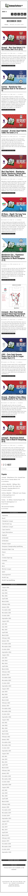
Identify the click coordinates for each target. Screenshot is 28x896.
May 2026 (4, 596)
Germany (4, 560)
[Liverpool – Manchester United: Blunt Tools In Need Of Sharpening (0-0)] (14, 428)
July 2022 (4, 723)
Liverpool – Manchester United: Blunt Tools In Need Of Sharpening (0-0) (14, 439)
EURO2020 (5, 538)
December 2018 (6, 844)
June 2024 (4, 661)
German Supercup (7, 558)
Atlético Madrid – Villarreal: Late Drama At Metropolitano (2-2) (14, 494)
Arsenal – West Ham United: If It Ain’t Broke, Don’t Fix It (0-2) (13, 48)
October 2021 (6, 748)
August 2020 (5, 787)
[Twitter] (15, 14)
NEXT (9, 465)
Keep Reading (8, 65)
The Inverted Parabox (8, 507)
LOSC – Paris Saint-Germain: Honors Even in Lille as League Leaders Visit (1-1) (13, 356)
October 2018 (6, 849)
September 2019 (6, 818)
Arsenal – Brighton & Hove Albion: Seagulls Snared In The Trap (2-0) (14, 398)
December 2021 (6, 742)
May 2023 (4, 694)
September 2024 (6, 652)
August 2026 (5, 587)
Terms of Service (14, 885)
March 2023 (5, 700)
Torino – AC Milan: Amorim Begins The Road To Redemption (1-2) (13, 501)
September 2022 (6, 717)
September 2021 (6, 751)
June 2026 (4, 593)
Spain (3, 572)
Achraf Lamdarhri (7, 490)
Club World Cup (15, 264)
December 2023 (6, 678)
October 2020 (6, 782)
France (13, 362)
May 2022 (4, 728)
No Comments (20, 53)
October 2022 (6, 714)
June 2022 (4, 725)
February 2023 (6, 703)
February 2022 (6, 737)
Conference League (7, 527)
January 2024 (5, 675)
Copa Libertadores (7, 532)
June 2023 (4, 692)
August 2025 (5, 621)
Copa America (6, 529)
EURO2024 (5, 541)
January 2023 (5, 706)
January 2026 (5, 607)
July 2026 (4, 590)
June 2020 (4, 793)
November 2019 (6, 813)
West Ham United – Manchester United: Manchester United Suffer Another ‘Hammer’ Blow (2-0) (14, 173)
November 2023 (6, 680)
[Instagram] (18, 14)
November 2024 (6, 647)
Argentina (5, 515)
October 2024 (6, 649)
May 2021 (4, 762)
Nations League (6, 569)
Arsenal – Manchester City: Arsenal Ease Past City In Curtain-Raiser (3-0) (13, 478)
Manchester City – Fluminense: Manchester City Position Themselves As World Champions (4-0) (13, 257)
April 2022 (5, 731)
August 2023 (5, 689)
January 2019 (5, 841)
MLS (3, 566)
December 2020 (6, 776)
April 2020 (5, 799)
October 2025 (6, 616)
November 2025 (6, 613)
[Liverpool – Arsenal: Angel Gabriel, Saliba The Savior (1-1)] (14, 121)
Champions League (7, 521)
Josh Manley (6, 481)
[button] (4, 11)
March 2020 (5, 801)
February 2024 (6, 672)
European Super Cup (8, 549)
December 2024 (6, 644)
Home (6, 24)
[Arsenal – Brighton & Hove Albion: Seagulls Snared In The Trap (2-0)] (14, 387)
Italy (13, 219)
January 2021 (5, 773)
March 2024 (5, 669)
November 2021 (6, 745)
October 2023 (6, 683)
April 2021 (5, 765)
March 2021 (5, 768)
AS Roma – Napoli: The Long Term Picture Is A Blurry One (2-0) (14, 215)
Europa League (6, 544)
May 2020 (4, 796)
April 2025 (5, 632)
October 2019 (6, 816)
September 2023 (6, 686)
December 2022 (6, 708)
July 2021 (4, 756)
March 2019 (5, 835)
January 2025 (5, 641)
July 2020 (4, 790)
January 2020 (5, 807)
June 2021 (4, 759)
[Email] (22, 14)
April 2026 (5, 599)
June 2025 (4, 627)
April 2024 (5, 666)
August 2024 (5, 655)
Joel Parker (5, 504)
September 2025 (6, 618)
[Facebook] (12, 14)
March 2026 (5, 601)
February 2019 (6, 838)
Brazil (3, 518)
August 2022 (5, 720)
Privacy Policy (14, 884)
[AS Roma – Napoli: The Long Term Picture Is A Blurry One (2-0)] (14, 204)
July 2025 (4, 624)
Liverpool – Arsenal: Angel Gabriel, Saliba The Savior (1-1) (14, 131)
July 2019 (4, 824)
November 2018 (6, 847)
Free (17, 136)
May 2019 (4, 830)
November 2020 (6, 779)
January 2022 (5, 739)
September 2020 (6, 785)
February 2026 (6, 604)
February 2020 (6, 804)
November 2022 (6, 711)
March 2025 (5, 635)
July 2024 (4, 658)
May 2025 (4, 630)
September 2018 (6, 852)
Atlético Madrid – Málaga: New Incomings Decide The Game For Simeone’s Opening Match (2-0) (11, 486)
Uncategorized (6, 575)
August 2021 (5, 754)
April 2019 (5, 832)
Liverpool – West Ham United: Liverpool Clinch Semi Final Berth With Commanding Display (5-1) (13, 314)
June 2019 (4, 827)
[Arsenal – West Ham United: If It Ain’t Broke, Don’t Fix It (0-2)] (14, 38)
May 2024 (4, 663)
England (14, 53)
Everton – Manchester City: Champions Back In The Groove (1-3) (14, 88)
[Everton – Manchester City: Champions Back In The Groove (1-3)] (14, 77)
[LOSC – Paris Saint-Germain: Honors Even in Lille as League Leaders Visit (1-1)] (14, 345)
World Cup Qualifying (8, 580)
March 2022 (5, 734)
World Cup (5, 577)
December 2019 (6, 810)
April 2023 (5, 697)
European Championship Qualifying (12, 546)
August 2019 (5, 821)
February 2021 (6, 770)
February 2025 (6, 638)
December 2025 (6, 610)
